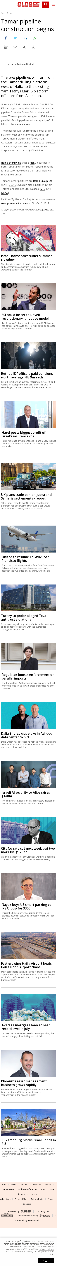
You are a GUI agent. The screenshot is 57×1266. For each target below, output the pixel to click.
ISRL (42, 189)
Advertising (5, 1199)
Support (27, 1203)
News (9, 13)
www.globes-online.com (14, 203)
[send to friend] (15, 47)
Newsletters (8, 1189)
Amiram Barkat (25, 64)
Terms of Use (21, 1199)
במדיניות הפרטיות (46, 1249)
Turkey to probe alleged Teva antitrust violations (23, 618)
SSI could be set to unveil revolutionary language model (25, 317)
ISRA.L (4, 192)
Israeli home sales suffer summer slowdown (26, 258)
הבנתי (46, 1260)
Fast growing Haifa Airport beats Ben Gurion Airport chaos (26, 965)
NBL (32, 162)
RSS (43, 1189)
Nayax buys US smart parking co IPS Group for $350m (26, 906)
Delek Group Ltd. (43, 181)
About (50, 1199)
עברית (34, 1194)
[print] (5, 47)
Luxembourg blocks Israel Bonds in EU (29, 1142)
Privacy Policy (37, 1199)
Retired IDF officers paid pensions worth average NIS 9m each (27, 375)
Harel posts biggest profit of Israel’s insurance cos (23, 434)
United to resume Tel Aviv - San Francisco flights (26, 559)
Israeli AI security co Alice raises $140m (26, 794)
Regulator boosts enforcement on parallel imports (28, 676)
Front (3, 13)
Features (37, 1184)
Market (48, 1184)
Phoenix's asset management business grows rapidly (24, 1083)
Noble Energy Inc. (11, 162)
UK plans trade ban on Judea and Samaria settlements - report (26, 496)
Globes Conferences (27, 1189)
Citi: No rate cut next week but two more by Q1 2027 (28, 850)
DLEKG (12, 185)
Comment (24, 1184)
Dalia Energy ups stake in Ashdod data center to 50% (26, 735)
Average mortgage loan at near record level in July (26, 1027)
